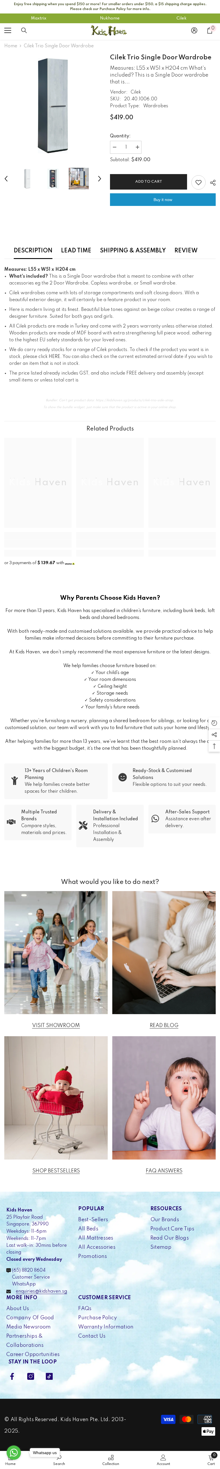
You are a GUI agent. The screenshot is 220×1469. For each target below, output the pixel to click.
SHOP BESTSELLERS (56, 1171)
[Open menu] (7, 30)
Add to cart (148, 182)
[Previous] (6, 178)
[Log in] (194, 30)
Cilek (181, 18)
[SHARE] (211, 183)
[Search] (24, 30)
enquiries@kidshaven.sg (41, 1291)
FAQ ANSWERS (164, 1171)
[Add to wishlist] (198, 182)
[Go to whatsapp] (14, 1452)
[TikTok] (49, 1376)
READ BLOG (164, 1025)
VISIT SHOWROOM (56, 1025)
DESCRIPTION (33, 251)
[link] (38, 543)
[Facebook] (12, 1376)
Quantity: (120, 136)
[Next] (99, 178)
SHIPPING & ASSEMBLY (133, 251)
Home (10, 46)
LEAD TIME (76, 251)
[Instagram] (30, 1376)
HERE (54, 356)
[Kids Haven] (56, 952)
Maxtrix (38, 18)
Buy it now (163, 199)
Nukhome (110, 18)
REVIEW (186, 251)
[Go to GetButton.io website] (14, 1463)
